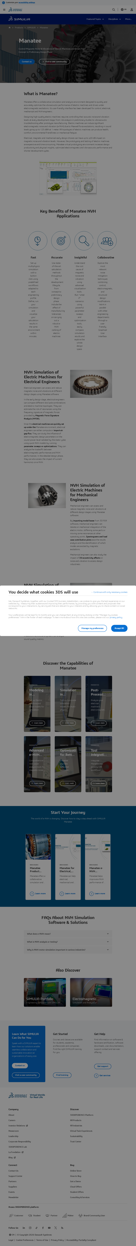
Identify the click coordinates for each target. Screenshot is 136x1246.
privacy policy (116, 617)
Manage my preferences (92, 628)
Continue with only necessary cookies (111, 592)
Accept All (119, 628)
